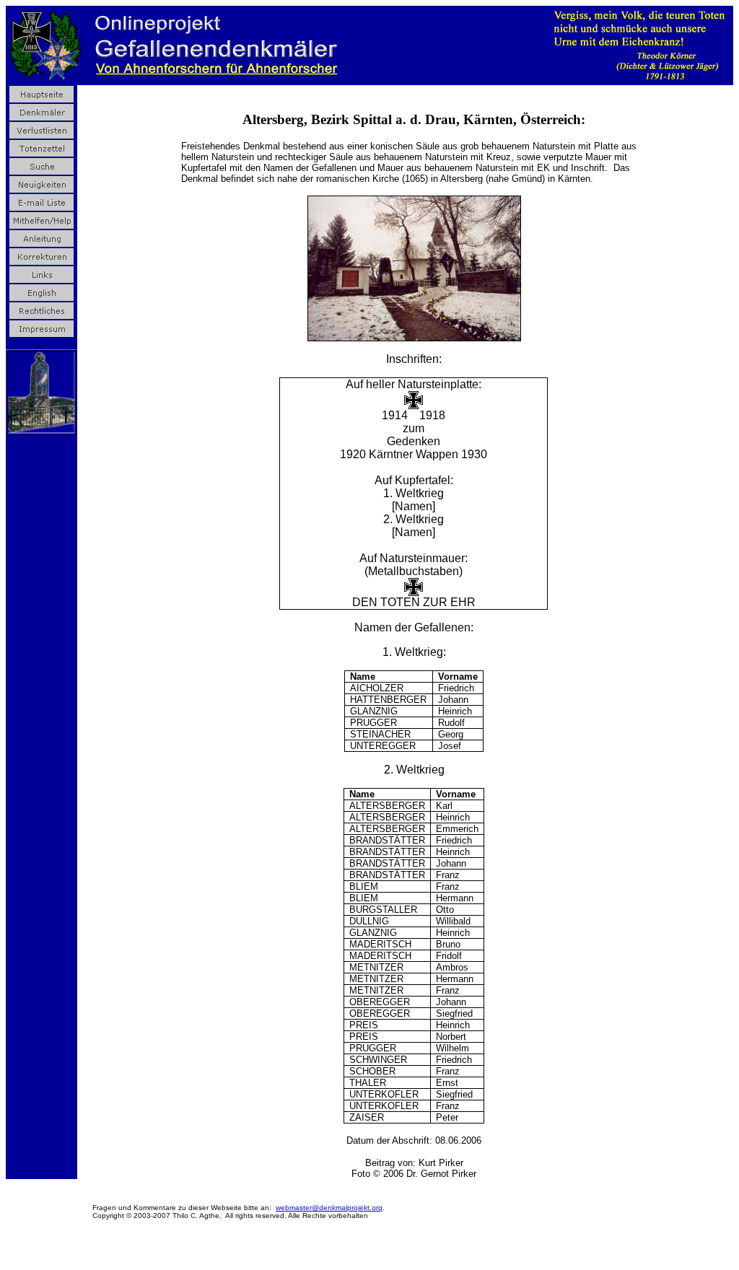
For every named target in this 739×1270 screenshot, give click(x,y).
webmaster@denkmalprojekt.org (329, 1208)
